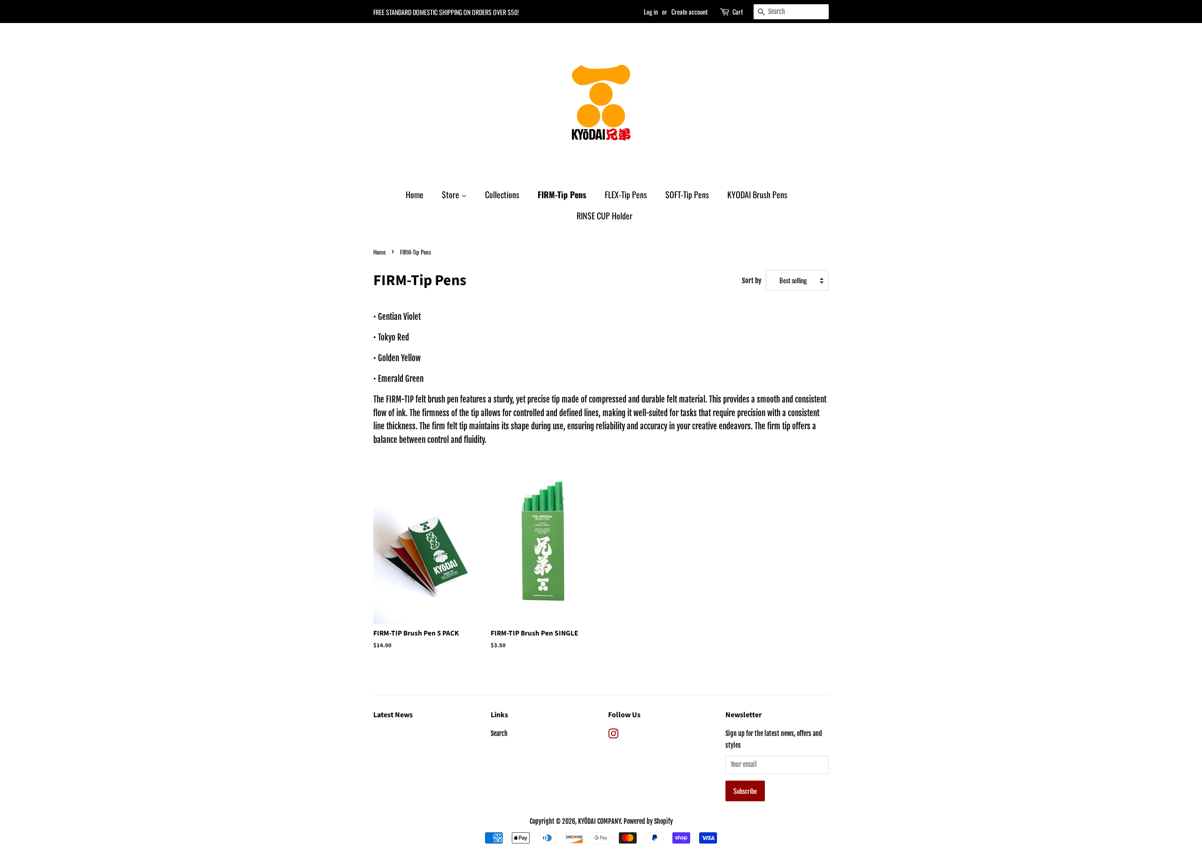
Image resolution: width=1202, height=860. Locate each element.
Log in (651, 11)
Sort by (752, 280)
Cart (737, 11)
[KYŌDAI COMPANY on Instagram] (613, 735)
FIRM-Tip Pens (562, 194)
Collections (502, 194)
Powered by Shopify (648, 821)
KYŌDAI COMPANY (599, 821)
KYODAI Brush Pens (757, 194)
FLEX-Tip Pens (626, 194)
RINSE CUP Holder (604, 215)
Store (451, 194)
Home (415, 194)
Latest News (393, 715)
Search (499, 733)
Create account (689, 11)
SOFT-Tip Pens (687, 194)
